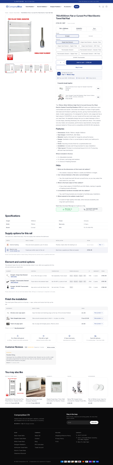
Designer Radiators (20, 444)
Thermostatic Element (67, 49)
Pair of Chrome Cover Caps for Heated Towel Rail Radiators (79, 87)
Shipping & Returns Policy (63, 435)
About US (37, 435)
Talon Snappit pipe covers (17, 318)
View (101, 245)
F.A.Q (56, 441)
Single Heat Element (67, 42)
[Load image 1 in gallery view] (9, 68)
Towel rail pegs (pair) (16, 323)
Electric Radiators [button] (42, 6)
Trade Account (39, 447)
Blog (36, 441)
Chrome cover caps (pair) (17, 312)
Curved (93, 36)
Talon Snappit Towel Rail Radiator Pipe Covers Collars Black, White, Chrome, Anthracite (80, 96)
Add (98, 88)
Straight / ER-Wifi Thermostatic (19, 286)
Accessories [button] (67, 6)
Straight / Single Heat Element (19, 275)
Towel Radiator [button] (30, 6)
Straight (67, 36)
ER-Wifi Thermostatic (79, 57)
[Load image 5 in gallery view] (48, 68)
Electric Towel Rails (15, 12)
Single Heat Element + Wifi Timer (91, 46)
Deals (76, 6)
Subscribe (94, 422)
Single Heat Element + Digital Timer (67, 46)
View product (99, 313)
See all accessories (19, 328)
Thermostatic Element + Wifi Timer (90, 53)
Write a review (51, 347)
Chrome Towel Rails (20, 438)
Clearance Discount (20, 453)
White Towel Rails (19, 441)
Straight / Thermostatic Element (19, 280)
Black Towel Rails (19, 435)
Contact (37, 438)
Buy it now (79, 67)
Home (6, 12)
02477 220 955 (82, 435)
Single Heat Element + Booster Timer (91, 42)
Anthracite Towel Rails (20, 447)
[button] (99, 6)
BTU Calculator (39, 444)
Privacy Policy (59, 438)
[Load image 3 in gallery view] (29, 68)
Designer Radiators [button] (55, 6)
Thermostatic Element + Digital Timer (67, 53)
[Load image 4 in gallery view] (38, 68)
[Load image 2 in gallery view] (19, 68)
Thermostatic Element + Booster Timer (90, 49)
